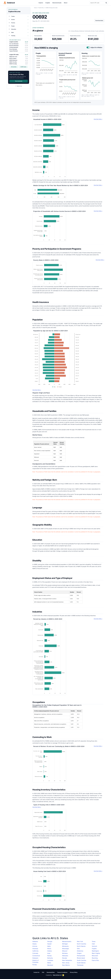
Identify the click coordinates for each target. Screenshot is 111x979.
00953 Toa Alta (13, 62)
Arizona (34, 946)
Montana (65, 953)
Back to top (18, 86)
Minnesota (65, 946)
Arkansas (35, 948)
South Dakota (81, 963)
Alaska (34, 944)
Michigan (65, 944)
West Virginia (96, 953)
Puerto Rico (41, 7)
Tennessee (80, 965)
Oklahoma (80, 951)
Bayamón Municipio (14, 45)
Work (11, 32)
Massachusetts (66, 941)
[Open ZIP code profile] (106, 2)
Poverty (12, 22)
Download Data (51, 972)
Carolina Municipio (13, 47)
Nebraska (65, 955)
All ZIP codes (23, 66)
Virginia (94, 948)
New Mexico (66, 965)
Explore (41, 2)
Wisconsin (95, 955)
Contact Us (36, 972)
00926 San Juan (13, 56)
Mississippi (65, 948)
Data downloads (56, 2)
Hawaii (49, 944)
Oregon (79, 953)
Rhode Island (81, 958)
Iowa (48, 953)
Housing (12, 35)
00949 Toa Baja (13, 63)
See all (26, 41)
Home (35, 7)
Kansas (49, 955)
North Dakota (81, 946)
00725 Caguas (12, 58)
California (35, 951)
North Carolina (81, 944)
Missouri (64, 951)
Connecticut (36, 955)
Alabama (35, 941)
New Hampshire (67, 960)
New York (80, 941)
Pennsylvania (81, 955)
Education (12, 29)
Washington (95, 951)
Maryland (50, 965)
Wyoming (95, 958)
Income (12, 19)
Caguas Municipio (13, 51)
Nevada (64, 958)
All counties (13, 66)
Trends (12, 16)
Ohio (78, 948)
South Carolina (81, 960)
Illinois (49, 948)
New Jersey (65, 963)
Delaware (35, 958)
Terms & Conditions (62, 972)
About (65, 2)
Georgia (49, 941)
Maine (49, 963)
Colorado (35, 953)
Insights (47, 2)
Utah (93, 944)
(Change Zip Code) (53, 7)
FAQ (43, 972)
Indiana (49, 951)
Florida (34, 964)
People (12, 26)
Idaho (49, 946)
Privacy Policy (73, 972)
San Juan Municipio (13, 43)
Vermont (94, 946)
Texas (93, 941)
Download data (99, 20)
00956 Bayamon (13, 60)
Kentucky (50, 958)
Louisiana (50, 960)
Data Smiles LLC (57, 975)
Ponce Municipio (13, 49)
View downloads (18, 81)
